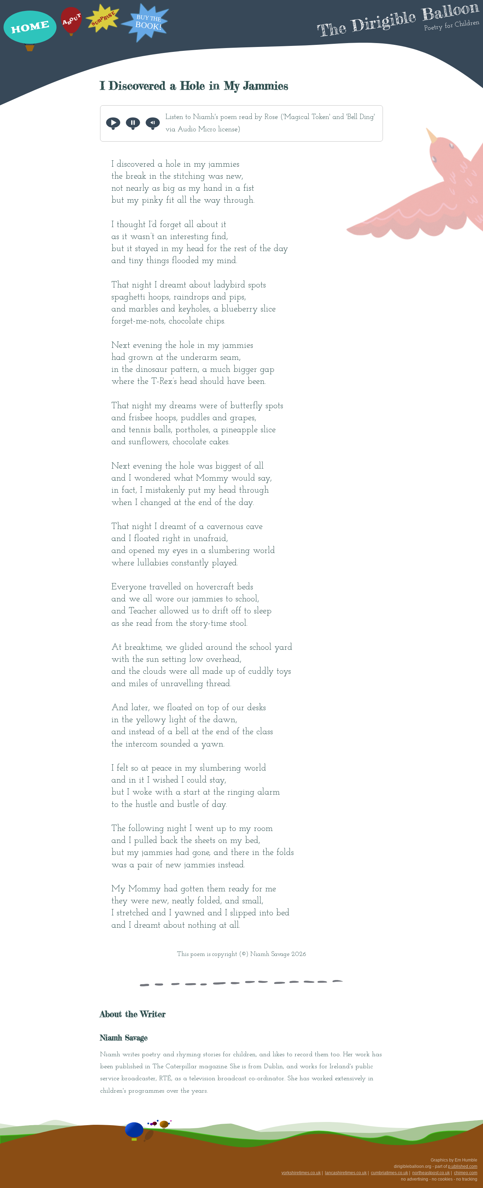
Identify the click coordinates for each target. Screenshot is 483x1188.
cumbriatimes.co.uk (389, 1172)
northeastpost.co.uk (431, 1172)
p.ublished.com (462, 1166)
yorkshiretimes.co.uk (301, 1172)
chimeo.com (465, 1172)
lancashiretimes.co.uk (346, 1172)
